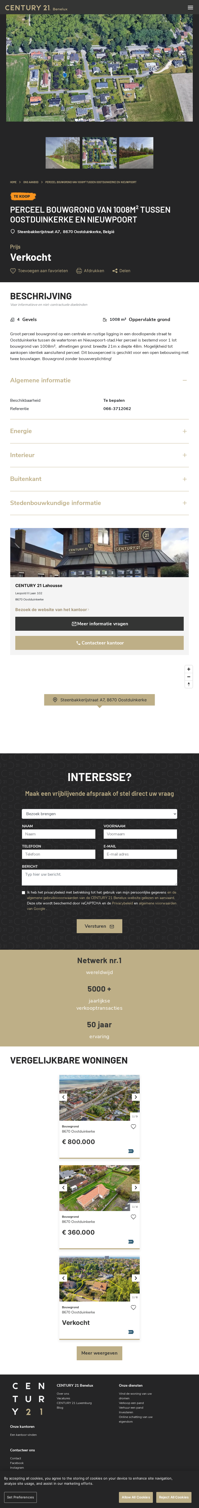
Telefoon (31, 846)
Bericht (30, 866)
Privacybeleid (122, 903)
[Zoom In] (189, 669)
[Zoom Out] (189, 676)
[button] (65, 1098)
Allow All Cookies (136, 1497)
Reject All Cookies (174, 1497)
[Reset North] (189, 684)
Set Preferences (20, 1497)
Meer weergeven (99, 1353)
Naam (27, 826)
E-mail (110, 846)
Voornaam (114, 826)
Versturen (95, 926)
